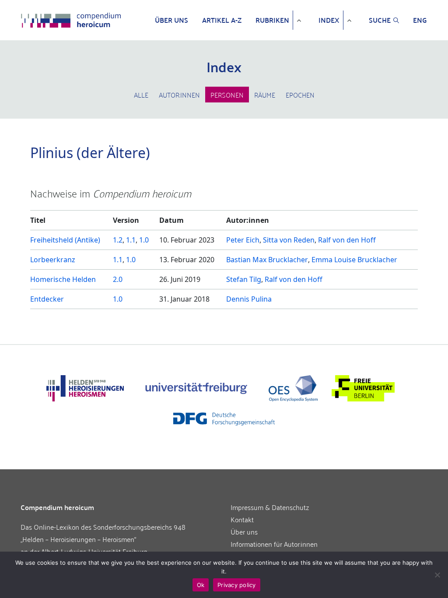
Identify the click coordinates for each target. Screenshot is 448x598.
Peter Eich (242, 240)
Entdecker (47, 299)
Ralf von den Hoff (347, 240)
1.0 (144, 240)
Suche (380, 20)
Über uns (171, 20)
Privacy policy (236, 584)
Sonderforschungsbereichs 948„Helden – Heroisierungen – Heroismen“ (103, 533)
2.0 (117, 279)
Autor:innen (179, 94)
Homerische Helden (63, 279)
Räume (264, 94)
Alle (141, 94)
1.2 (117, 240)
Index (329, 20)
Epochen (300, 94)
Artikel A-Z (222, 20)
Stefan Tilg (243, 279)
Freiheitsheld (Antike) (65, 240)
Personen (227, 94)
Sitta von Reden (289, 240)
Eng (420, 20)
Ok (201, 584)
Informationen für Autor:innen (274, 544)
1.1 (131, 240)
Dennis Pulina (249, 299)
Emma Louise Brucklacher (354, 259)
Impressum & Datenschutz (270, 507)
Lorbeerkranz (52, 259)
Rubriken (272, 20)
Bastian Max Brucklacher (267, 259)
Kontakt (242, 519)
